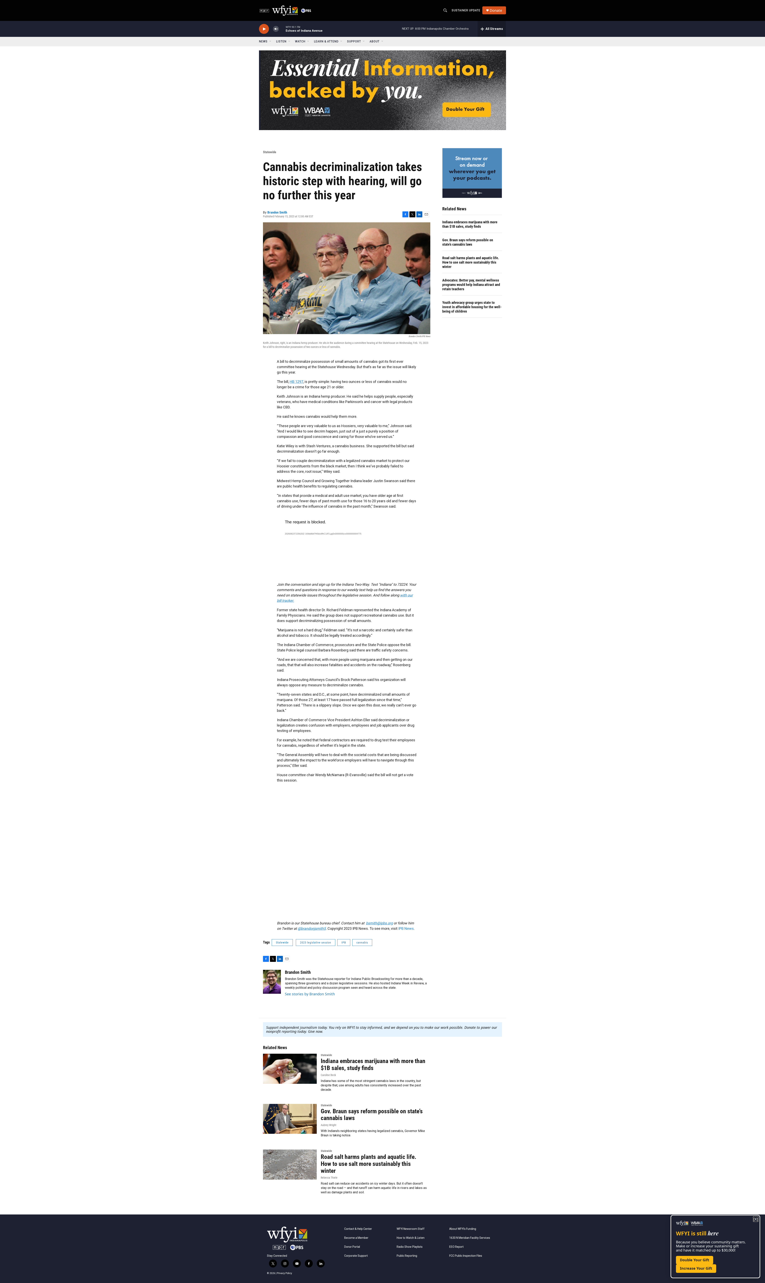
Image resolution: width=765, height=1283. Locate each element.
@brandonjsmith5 (312, 928)
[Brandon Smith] (272, 982)
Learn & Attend (326, 41)
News (263, 41)
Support (354, 41)
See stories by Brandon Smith (310, 994)
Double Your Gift (694, 1259)
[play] (264, 29)
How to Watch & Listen (411, 1237)
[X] (755, 1219)
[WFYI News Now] (472, 173)
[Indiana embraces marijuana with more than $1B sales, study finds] (290, 1069)
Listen (281, 41)
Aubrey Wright (328, 1125)
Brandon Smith (277, 212)
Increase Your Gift (696, 1268)
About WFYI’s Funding (462, 1228)
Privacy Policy (284, 1273)
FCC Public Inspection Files (465, 1255)
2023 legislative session (315, 942)
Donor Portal (352, 1246)
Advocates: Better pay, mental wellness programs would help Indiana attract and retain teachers (471, 284)
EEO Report (456, 1246)
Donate (496, 10)
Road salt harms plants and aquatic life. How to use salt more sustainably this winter (470, 262)
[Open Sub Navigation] (270, 41)
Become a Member (356, 1237)
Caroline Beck (328, 1075)
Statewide (269, 152)
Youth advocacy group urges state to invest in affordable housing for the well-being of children (472, 306)
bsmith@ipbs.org (379, 923)
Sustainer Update (466, 10)
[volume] (276, 29)
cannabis (362, 942)
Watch (300, 41)
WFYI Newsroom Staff (411, 1228)
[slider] (282, 29)
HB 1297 (296, 382)
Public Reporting (407, 1255)
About (375, 41)
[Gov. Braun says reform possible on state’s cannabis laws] (290, 1119)
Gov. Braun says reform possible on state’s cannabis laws (467, 242)
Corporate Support (356, 1255)
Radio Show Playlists (410, 1246)
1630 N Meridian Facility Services (469, 1237)
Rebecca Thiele (329, 1177)
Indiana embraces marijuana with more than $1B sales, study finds (469, 224)
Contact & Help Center (358, 1228)
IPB (343, 942)
